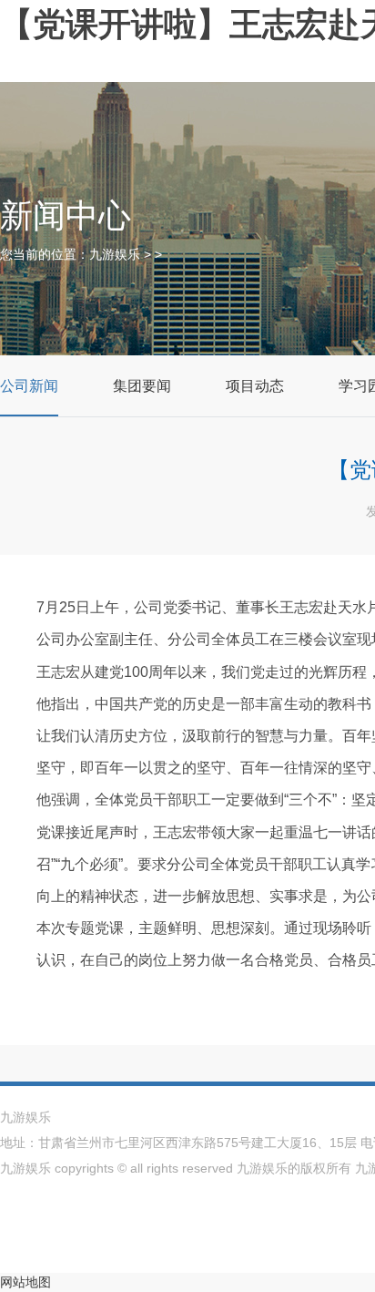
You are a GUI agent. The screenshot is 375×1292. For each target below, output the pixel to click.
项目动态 (255, 386)
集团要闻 (142, 386)
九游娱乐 (114, 254)
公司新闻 (29, 386)
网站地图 (25, 1282)
